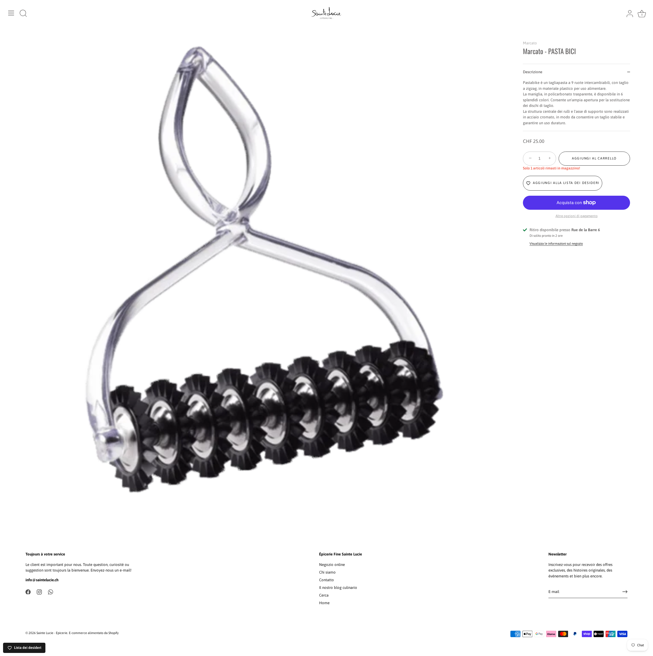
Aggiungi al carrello (594, 158)
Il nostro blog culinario (338, 587)
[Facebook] (28, 591)
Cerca (324, 595)
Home (324, 603)
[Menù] (11, 13)
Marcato (530, 43)
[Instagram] (39, 591)
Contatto (326, 580)
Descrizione (532, 72)
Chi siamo (327, 572)
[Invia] (624, 591)
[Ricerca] (23, 13)
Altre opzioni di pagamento (577, 216)
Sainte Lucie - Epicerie (51, 633)
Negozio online (332, 564)
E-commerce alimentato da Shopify (94, 633)
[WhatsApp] (50, 591)
